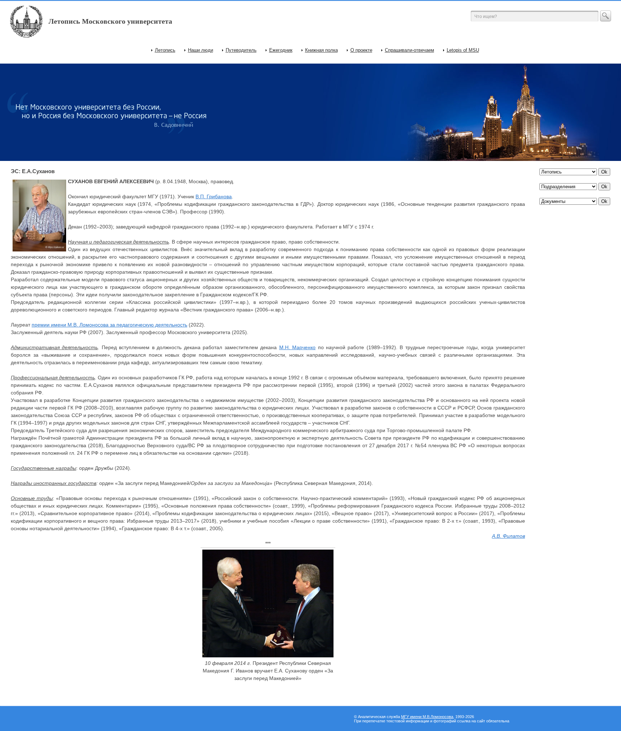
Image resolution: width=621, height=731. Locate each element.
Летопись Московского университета (110, 21)
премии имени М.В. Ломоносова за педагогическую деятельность (109, 325)
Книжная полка (321, 50)
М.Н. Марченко (297, 347)
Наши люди (200, 50)
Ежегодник (281, 50)
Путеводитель (241, 50)
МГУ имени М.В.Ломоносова (427, 716)
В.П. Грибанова (214, 196)
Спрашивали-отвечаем (409, 50)
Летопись (165, 50)
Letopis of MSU (463, 50)
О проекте (361, 50)
